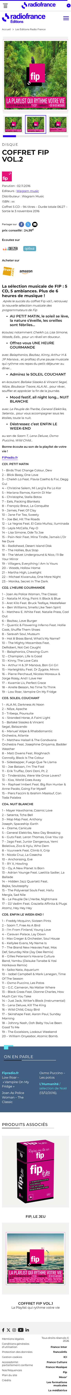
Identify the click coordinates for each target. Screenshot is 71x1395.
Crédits (6, 1380)
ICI (65, 1357)
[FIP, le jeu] (35, 1172)
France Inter (59, 1346)
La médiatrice (57, 1390)
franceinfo (60, 1351)
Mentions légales (13, 1338)
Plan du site (9, 1375)
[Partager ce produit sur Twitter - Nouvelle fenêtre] (28, 224)
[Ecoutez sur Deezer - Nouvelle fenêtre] (10, 248)
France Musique (56, 1367)
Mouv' (63, 1377)
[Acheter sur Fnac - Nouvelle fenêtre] (8, 271)
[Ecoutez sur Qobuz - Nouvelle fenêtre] (29, 248)
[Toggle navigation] (5, 5)
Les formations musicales (57, 1384)
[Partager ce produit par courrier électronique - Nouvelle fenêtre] (34, 224)
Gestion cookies (12, 1357)
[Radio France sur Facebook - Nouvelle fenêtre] (3, 1330)
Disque (10, 144)
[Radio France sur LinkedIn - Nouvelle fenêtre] (27, 1330)
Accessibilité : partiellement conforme (17, 1363)
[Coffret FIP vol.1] (35, 1259)
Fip (65, 1372)
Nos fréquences (12, 1370)
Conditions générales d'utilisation (15, 1345)
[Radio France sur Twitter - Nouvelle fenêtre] (8, 1330)
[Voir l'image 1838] (58, 124)
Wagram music (27, 191)
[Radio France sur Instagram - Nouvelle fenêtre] (14, 1330)
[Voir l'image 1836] (13, 124)
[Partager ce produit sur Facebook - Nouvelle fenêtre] (21, 224)
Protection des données (17, 1351)
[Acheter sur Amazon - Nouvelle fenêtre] (26, 271)
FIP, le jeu (36, 1216)
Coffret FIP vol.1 (35, 1303)
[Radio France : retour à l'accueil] (38, 5)
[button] (68, 5)
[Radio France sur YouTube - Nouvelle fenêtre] (20, 1330)
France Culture (57, 1362)
